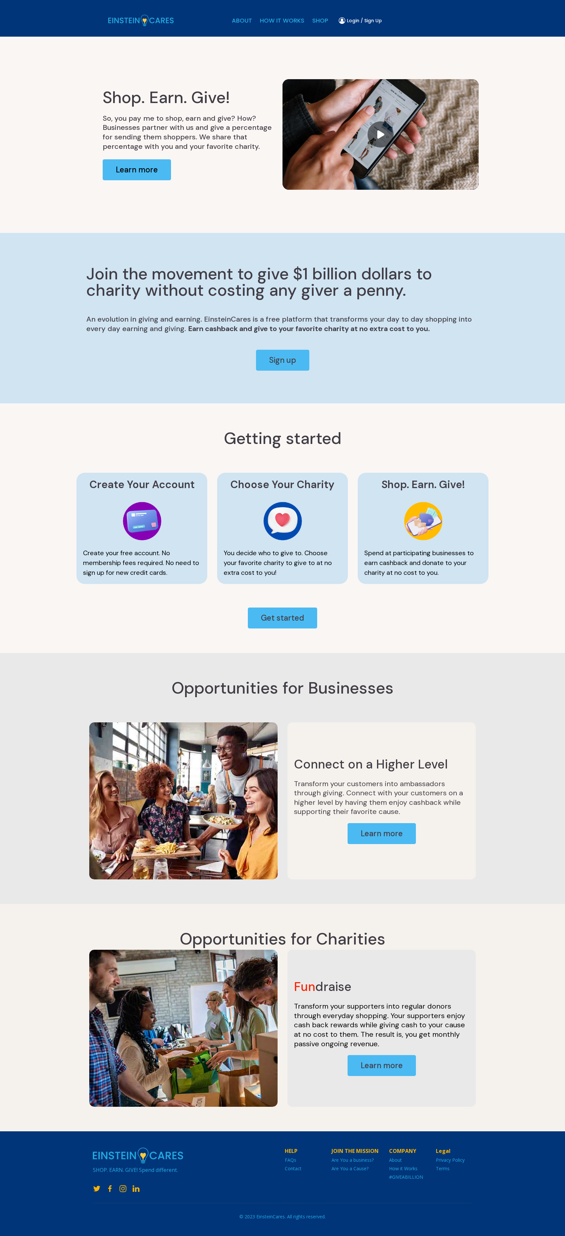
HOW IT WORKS (282, 20)
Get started (282, 618)
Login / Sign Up (364, 20)
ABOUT (242, 20)
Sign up (282, 360)
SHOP (320, 20)
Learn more (137, 170)
